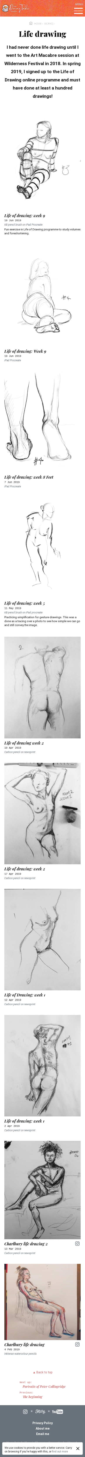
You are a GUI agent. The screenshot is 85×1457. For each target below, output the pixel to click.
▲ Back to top (43, 1372)
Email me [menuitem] (42, 1434)
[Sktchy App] (40, 1412)
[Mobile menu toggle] (78, 11)
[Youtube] (57, 1412)
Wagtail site (13, 1442)
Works (48, 23)
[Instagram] (25, 1412)
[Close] (77, 1448)
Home (38, 23)
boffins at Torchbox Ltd (44, 1445)
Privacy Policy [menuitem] (42, 1423)
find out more (60, 1451)
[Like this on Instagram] (77, 1243)
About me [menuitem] (42, 1428)
